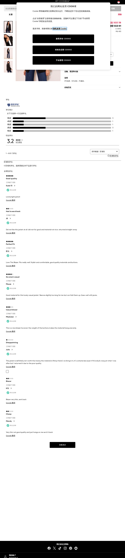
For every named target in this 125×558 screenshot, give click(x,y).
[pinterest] (70, 548)
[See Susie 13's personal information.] (15, 186)
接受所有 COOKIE (63, 39)
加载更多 (62, 445)
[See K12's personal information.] (11, 388)
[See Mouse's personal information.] (13, 284)
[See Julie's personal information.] (12, 350)
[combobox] (107, 152)
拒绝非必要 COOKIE (63, 50)
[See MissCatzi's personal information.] (16, 317)
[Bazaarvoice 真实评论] (13, 105)
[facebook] (49, 548)
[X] (54, 548)
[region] (63, 36)
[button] (92, 87)
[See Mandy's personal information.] (14, 421)
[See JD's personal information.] (10, 218)
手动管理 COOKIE (63, 60)
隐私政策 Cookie (60, 29)
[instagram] (65, 548)
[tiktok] (59, 548)
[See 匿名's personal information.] (12, 251)
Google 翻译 (10, 200)
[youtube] (76, 548)
